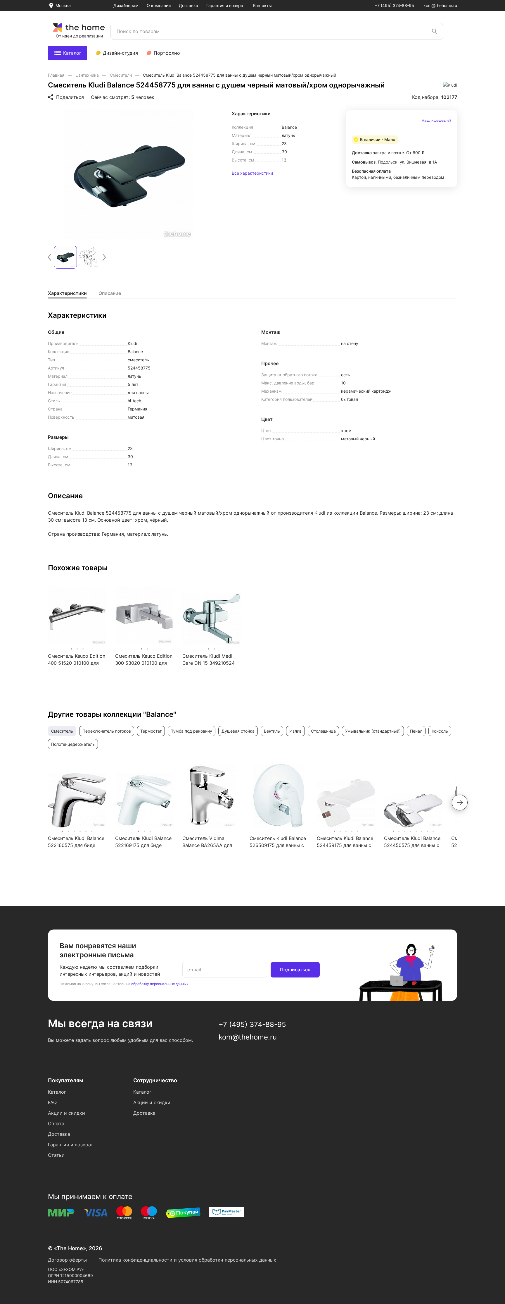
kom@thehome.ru (440, 5)
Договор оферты (67, 1260)
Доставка (188, 5)
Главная (56, 75)
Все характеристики (252, 173)
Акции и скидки (66, 1113)
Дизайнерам (126, 5)
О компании (159, 5)
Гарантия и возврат (225, 5)
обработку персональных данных (159, 984)
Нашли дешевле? (436, 120)
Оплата (56, 1123)
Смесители (121, 75)
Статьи (56, 1155)
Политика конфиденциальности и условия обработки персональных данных (187, 1260)
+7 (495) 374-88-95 (394, 5)
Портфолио (167, 53)
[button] (49, 257)
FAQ (52, 1102)
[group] (128, 174)
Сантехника (87, 75)
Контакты (262, 5)
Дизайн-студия (120, 53)
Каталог (72, 53)
